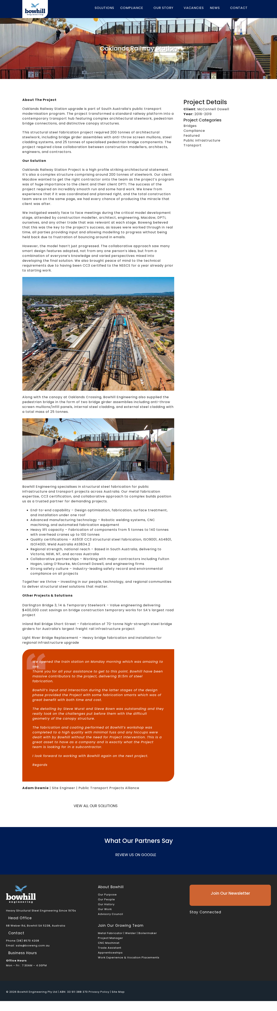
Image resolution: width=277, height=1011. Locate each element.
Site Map (118, 992)
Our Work (105, 909)
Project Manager (110, 938)
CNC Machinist (108, 943)
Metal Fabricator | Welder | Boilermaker (127, 933)
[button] (255, 7)
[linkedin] (211, 918)
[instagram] (204, 918)
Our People (106, 899)
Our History (106, 904)
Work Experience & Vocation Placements (128, 957)
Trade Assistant (109, 948)
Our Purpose (107, 894)
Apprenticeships (110, 953)
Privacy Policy (99, 992)
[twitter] (197, 918)
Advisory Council (110, 914)
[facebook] (191, 918)
